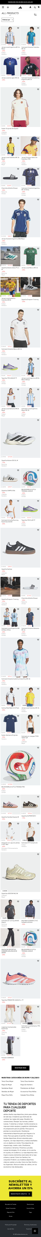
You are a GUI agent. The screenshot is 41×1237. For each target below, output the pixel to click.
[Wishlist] (8, 7)
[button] (35, 7)
